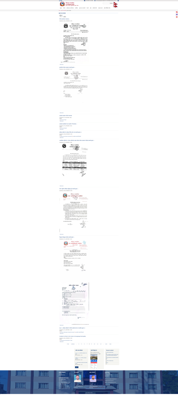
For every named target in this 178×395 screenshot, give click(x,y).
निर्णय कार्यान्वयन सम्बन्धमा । (64, 19)
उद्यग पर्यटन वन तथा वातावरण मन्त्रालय (64, 387)
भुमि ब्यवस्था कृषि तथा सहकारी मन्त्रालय (64, 388)
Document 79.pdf (63, 119)
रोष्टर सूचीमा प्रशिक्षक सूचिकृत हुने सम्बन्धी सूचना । (68, 188)
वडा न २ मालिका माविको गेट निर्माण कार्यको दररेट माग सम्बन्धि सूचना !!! (72, 328)
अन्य (76, 367)
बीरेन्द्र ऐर (107, 362)
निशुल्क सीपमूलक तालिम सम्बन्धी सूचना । (66, 237)
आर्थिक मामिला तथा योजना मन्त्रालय (64, 386)
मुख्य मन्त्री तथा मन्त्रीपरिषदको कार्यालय (64, 382)
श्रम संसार (60, 373)
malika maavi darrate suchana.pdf (66, 136)
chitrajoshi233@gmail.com (93, 386)
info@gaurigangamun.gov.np (109, 380)
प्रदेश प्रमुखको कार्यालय (62, 379)
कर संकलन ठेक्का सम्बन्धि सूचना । (110, 352)
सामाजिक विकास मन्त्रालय (62, 384)
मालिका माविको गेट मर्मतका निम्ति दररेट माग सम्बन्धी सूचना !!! (70, 132)
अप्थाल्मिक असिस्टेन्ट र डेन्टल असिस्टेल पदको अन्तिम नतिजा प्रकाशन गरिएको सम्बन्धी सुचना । (76, 140)
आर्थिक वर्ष (60, 15)
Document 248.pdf (64, 128)
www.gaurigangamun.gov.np (111, 382)
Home (59, 10)
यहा (96, 353)
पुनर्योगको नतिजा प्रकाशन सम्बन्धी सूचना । (67, 67)
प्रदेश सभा (60, 380)
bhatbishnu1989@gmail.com (78, 386)
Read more (61, 64)
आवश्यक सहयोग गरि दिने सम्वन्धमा (65, 115)
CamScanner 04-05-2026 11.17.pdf (66, 340)
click (98, 353)
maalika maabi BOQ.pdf (77, 136)
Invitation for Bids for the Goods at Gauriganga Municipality (72, 336)
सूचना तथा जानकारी (63, 10)
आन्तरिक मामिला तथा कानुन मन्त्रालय (64, 383)
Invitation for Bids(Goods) (109, 360)
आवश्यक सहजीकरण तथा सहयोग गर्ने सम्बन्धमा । (68, 124)
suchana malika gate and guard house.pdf (67, 332)
